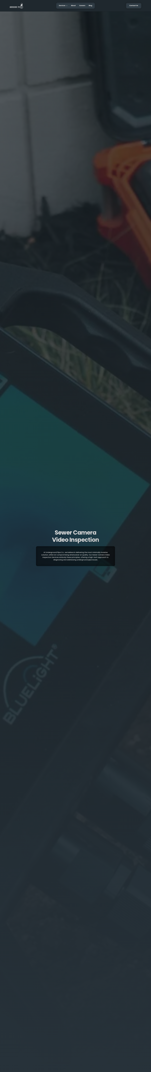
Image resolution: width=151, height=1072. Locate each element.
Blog (90, 6)
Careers (82, 6)
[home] (16, 6)
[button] (63, 5)
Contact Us (133, 6)
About (73, 6)
